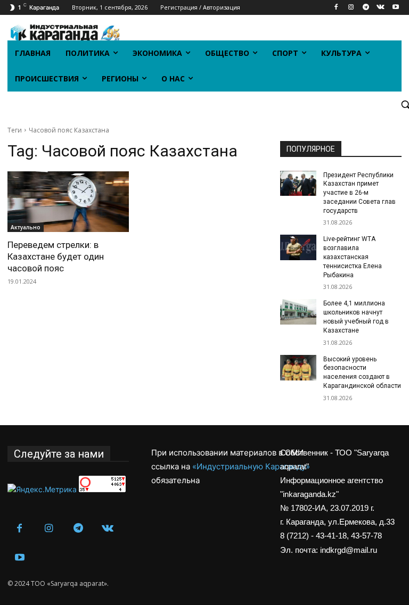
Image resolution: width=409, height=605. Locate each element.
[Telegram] (366, 8)
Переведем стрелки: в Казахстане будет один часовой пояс (55, 256)
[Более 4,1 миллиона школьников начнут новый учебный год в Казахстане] (298, 312)
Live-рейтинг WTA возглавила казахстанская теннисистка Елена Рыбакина (352, 256)
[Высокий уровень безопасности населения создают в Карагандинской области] (298, 367)
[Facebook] (336, 8)
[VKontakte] (380, 8)
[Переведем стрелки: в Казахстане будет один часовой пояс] (68, 201)
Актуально (25, 227)
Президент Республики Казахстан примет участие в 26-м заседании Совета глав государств (359, 192)
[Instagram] (351, 8)
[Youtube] (395, 8)
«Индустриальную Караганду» (251, 466)
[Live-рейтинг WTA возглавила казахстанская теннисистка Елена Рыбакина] (298, 247)
